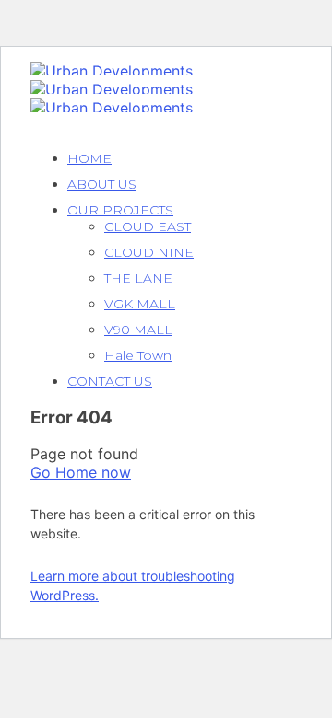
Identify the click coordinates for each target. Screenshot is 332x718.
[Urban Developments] (111, 71)
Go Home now (80, 472)
